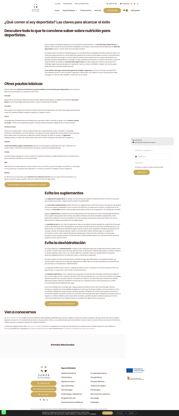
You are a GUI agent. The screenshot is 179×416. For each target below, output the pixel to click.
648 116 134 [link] (138, 140)
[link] (35, 4)
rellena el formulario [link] (34, 326)
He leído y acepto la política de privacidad (149, 167)
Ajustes (131, 413)
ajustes (93, 414)
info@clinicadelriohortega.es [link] (38, 328)
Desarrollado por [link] (38, 409)
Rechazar (120, 413)
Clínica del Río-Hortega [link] (14, 318)
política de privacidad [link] (100, 409)
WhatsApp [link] (7, 328)
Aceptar (107, 413)
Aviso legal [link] (89, 409)
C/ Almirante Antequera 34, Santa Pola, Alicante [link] (79, 328)
